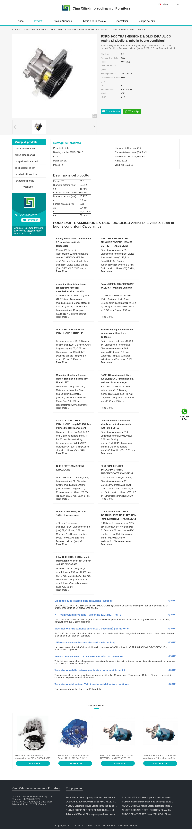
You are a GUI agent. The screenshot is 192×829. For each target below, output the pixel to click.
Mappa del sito (146, 21)
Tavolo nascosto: (108, 89)
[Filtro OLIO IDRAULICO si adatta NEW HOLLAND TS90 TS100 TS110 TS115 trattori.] (117, 733)
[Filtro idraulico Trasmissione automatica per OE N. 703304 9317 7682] (32, 733)
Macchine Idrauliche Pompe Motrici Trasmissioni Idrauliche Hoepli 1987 (72, 379)
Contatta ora (33, 763)
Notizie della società (94, 21)
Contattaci (122, 21)
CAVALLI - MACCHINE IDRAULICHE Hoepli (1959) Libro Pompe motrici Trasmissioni (73, 424)
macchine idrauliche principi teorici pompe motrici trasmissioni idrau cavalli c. (71, 288)
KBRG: (104, 97)
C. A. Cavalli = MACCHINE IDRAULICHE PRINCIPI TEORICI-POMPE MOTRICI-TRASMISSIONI (118, 515)
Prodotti (38, 21)
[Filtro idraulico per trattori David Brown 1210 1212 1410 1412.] (75, 733)
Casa (21, 21)
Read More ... (62, 271)
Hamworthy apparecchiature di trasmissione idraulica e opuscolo (117, 333)
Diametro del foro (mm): (108, 68)
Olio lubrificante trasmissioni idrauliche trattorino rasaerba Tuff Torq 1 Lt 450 (116, 424)
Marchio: (105, 54)
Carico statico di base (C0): (110, 79)
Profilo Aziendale (63, 21)
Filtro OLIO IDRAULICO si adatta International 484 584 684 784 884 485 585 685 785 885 (73, 561)
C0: (102, 85)
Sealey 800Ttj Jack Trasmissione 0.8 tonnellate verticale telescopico (73, 242)
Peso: (103, 62)
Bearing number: (108, 73)
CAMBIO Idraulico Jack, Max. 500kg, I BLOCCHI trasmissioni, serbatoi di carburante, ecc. (117, 379)
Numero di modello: (109, 58)
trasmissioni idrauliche (34, 29)
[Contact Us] (184, 414)
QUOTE (171, 600)
